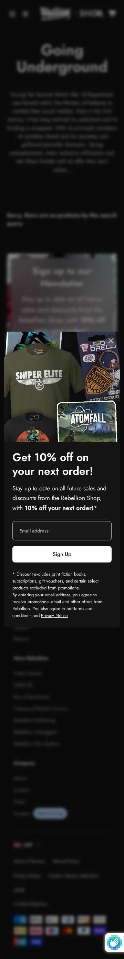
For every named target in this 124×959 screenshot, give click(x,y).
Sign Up (62, 554)
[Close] (111, 340)
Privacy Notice (54, 615)
